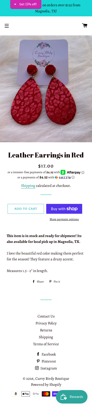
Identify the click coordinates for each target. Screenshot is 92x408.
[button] (46, 177)
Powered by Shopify (46, 384)
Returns (46, 330)
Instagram (48, 368)
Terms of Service (46, 344)
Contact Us (46, 316)
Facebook (48, 354)
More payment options (64, 219)
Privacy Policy (46, 323)
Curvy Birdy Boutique (52, 378)
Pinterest (48, 361)
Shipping (28, 185)
